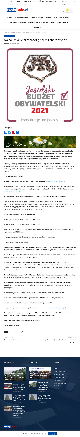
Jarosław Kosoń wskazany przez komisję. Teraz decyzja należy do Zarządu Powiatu (14, 376)
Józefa (54, 1)
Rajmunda (44, 4)
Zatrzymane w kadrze (47, 22)
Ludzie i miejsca (12, 22)
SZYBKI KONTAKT (10, 3)
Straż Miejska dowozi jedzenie (13, 340)
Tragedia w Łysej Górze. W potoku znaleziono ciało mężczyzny (59, 341)
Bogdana (49, 1)
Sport (55, 18)
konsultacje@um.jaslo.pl (12, 191)
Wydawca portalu (59, 371)
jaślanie (23, 332)
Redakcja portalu (59, 374)
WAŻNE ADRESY (19, 3)
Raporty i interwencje (21, 18)
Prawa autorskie (59, 380)
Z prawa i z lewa (64, 18)
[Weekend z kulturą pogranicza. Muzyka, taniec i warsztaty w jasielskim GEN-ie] (8, 386)
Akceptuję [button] (52, 434)
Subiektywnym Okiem (37, 18)
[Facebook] (74, 1)
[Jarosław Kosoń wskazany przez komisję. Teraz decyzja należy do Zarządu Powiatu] (33, 384)
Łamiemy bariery (61, 22)
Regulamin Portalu (60, 383)
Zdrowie (22, 22)
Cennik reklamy (59, 377)
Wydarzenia (8, 18)
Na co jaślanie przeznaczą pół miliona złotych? (35, 40)
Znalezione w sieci (32, 22)
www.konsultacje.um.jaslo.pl (55, 181)
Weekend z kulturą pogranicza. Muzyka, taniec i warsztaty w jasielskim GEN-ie (39, 374)
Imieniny (44, 1)
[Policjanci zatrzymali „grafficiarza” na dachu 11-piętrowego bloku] (8, 397)
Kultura (48, 18)
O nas (56, 368)
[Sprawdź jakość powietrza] (40, 1)
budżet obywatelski (14, 332)
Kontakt (56, 386)
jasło (28, 332)
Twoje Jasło (7, 32)
